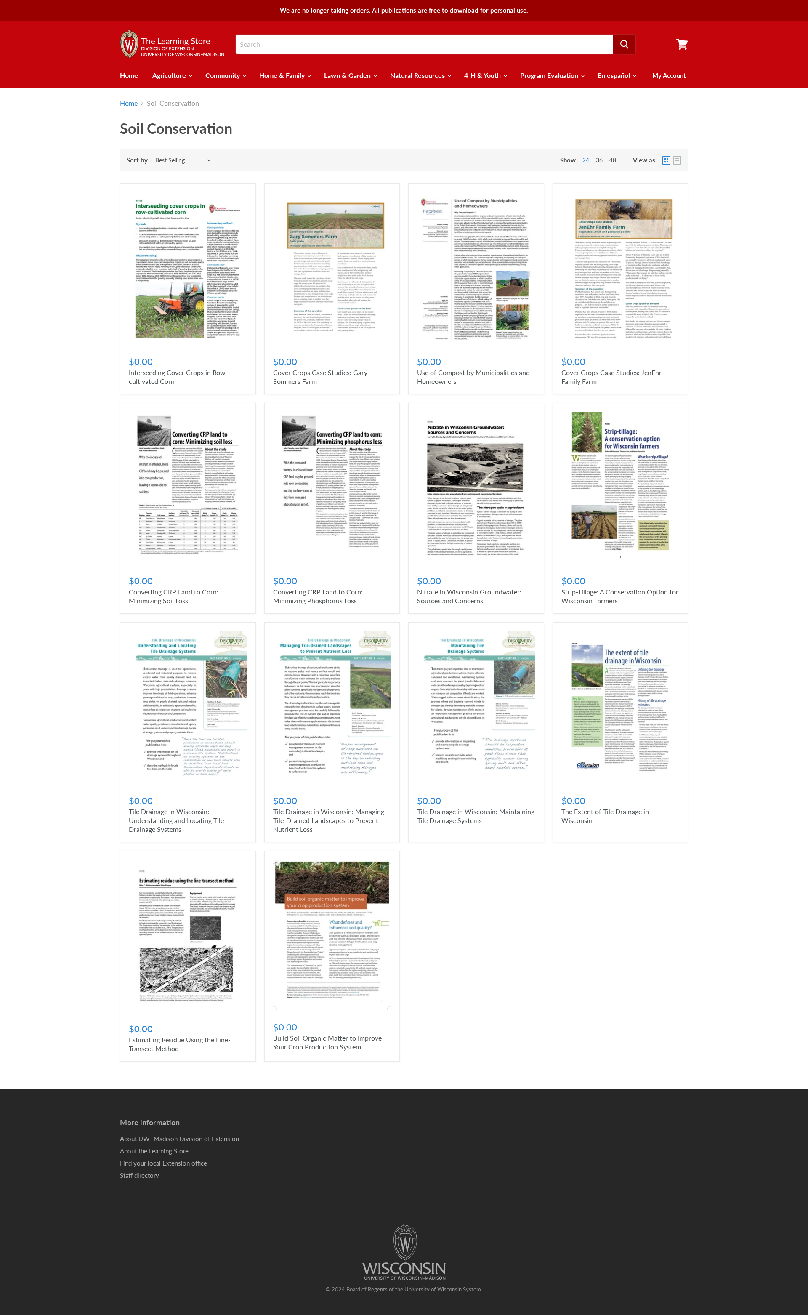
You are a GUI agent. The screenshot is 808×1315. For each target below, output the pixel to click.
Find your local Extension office (163, 1163)
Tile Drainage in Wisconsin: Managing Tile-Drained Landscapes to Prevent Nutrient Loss (328, 820)
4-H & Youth (483, 75)
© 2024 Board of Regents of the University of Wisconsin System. (404, 1289)
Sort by (137, 160)
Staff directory (139, 1175)
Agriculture (170, 75)
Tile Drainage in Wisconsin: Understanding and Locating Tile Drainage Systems (176, 820)
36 (599, 160)
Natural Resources (418, 75)
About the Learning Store (154, 1151)
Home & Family (282, 75)
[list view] (677, 160)
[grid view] (666, 160)
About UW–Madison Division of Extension (179, 1138)
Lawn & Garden (348, 75)
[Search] (624, 44)
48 (612, 160)
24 (585, 160)
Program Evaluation (550, 75)
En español (615, 75)
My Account (669, 75)
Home (129, 75)
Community (223, 75)
